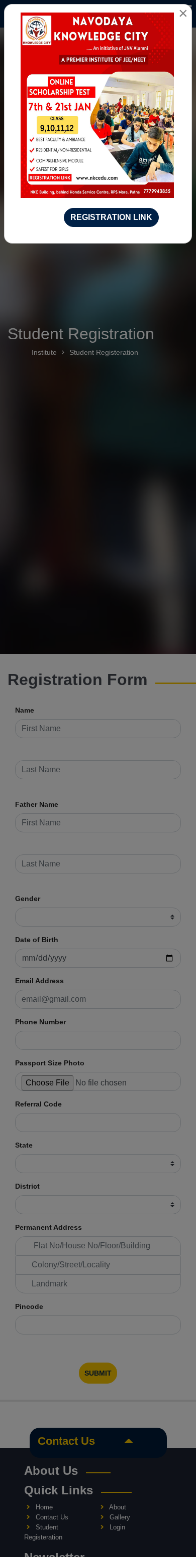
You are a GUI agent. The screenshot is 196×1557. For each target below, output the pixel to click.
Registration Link (111, 217)
